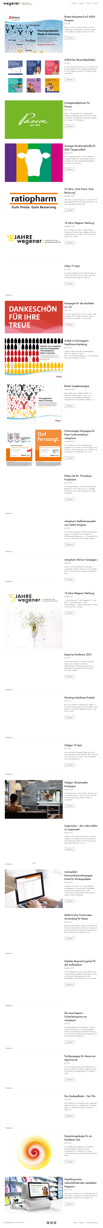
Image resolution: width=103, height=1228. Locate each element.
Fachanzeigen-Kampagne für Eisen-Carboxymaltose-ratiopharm (79, 434)
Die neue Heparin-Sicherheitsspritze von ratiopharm (75, 1017)
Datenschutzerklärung (92, 1222)
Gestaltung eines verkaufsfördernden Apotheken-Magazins (80, 1183)
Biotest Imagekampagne (76, 386)
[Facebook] (48, 1223)
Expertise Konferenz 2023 (77, 654)
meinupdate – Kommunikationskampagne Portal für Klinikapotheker (78, 875)
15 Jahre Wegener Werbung (79, 593)
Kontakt (75, 1222)
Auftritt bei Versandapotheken (80, 60)
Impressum (82, 1222)
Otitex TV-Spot (72, 266)
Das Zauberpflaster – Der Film (79, 1096)
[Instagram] (51, 1223)
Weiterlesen (69, 38)
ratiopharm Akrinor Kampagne (80, 560)
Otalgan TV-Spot (73, 745)
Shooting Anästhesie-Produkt (79, 697)
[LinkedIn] (55, 1223)
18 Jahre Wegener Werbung (79, 223)
